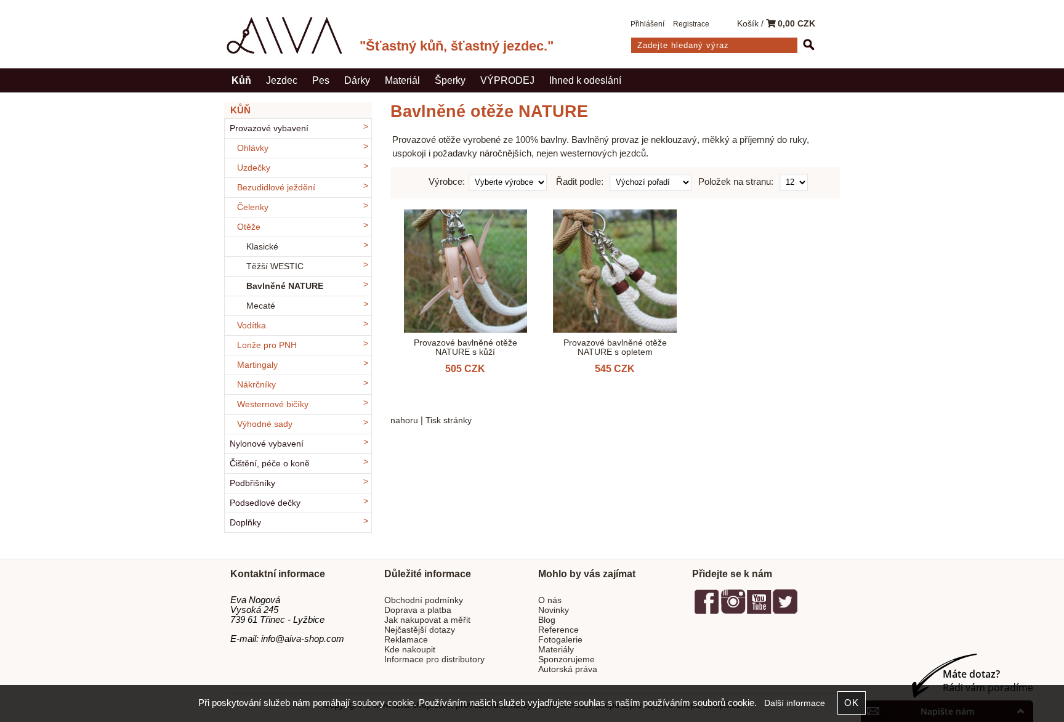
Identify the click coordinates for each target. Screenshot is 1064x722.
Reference (558, 630)
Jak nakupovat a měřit (427, 620)
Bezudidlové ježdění (276, 187)
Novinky (553, 610)
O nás (550, 600)
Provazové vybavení (269, 128)
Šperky (450, 80)
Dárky (357, 80)
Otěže (248, 227)
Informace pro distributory (434, 659)
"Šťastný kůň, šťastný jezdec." (457, 46)
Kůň (241, 80)
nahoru (404, 420)
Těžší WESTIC (275, 266)
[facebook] (707, 612)
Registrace (691, 24)
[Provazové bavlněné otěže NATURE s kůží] (465, 271)
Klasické (262, 246)
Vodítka (251, 325)
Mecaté (260, 305)
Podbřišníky (252, 483)
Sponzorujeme (566, 659)
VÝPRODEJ (507, 80)
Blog (546, 620)
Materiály (556, 649)
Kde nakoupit (409, 649)
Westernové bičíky (272, 404)
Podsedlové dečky (265, 503)
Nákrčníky (256, 384)
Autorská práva (567, 669)
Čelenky (252, 207)
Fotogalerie (560, 639)
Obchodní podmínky (423, 600)
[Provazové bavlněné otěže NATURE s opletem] (615, 271)
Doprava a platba (417, 610)
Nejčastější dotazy (419, 630)
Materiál (402, 80)
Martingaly (257, 365)
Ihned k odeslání (585, 80)
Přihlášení (647, 24)
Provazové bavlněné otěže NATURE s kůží (465, 347)
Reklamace (406, 639)
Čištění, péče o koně (270, 463)
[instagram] (733, 612)
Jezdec (281, 80)
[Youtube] (759, 612)
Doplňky (245, 522)
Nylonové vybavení (267, 443)
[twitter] (785, 612)
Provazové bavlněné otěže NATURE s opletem (615, 347)
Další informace (794, 703)
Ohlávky (252, 148)
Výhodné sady (264, 424)
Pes (320, 80)
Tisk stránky (448, 420)
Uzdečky (253, 167)
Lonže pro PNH (267, 345)
